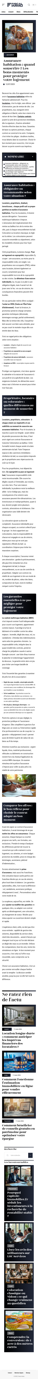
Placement (7, 1121)
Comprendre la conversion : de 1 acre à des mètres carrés (20, 1342)
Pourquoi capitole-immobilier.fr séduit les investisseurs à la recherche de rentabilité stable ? (19, 1204)
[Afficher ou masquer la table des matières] (28, 156)
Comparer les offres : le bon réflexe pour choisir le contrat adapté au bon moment (20, 174)
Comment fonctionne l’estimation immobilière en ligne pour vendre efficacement (18, 1086)
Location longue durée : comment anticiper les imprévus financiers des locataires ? (18, 1040)
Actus (5, 1075)
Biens (11, 1333)
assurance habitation (16, 96)
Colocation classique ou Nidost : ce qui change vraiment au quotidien (19, 1297)
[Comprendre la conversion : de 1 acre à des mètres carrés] (19, 1320)
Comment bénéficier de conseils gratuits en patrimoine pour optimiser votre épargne (18, 1132)
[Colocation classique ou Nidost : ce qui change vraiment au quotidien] (19, 1273)
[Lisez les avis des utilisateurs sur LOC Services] (19, 1233)
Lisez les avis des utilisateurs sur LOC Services (19, 1253)
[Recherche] (28, 4)
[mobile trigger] (4, 5)
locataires (6, 103)
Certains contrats (24, 116)
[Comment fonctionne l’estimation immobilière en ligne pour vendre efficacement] (19, 1061)
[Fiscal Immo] (15, 5)
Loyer (11, 1246)
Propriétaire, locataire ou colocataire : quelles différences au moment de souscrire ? (19, 167)
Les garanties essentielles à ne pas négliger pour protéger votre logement (19, 171)
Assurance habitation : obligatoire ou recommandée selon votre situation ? (17, 164)
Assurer (10, 55)
